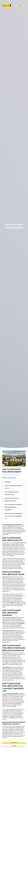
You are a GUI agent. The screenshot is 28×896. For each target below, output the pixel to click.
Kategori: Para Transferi (9, 477)
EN (15, 5)
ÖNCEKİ (14, 746)
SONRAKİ (14, 742)
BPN (3, 726)
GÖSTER (6, 785)
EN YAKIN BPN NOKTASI (12, 790)
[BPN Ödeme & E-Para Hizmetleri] (8, 5)
